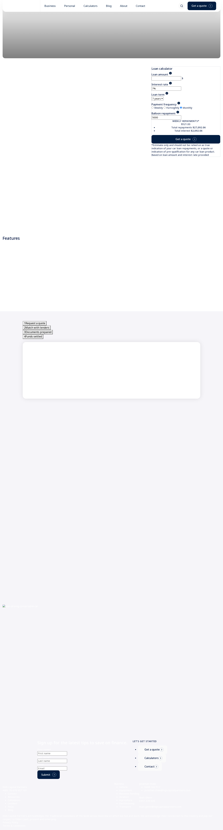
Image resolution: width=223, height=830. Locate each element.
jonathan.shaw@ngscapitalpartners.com (167, 790)
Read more (9, 656)
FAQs (11, 806)
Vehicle (123, 787)
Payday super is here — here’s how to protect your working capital (152, 648)
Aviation (124, 796)
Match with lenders (36, 327)
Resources (14, 796)
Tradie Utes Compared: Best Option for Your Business (145, 720)
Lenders (12, 803)
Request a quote (34, 323)
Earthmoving (126, 803)
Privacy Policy (10, 822)
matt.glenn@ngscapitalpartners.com (160, 806)
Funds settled (33, 336)
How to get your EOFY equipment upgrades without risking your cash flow (156, 664)
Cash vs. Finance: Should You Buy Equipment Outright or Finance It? (152, 703)
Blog (10, 810)
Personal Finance (12, 625)
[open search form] (181, 5)
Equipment (125, 790)
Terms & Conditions (14, 825)
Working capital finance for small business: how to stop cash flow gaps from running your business (165, 685)
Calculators (14, 800)
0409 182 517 (152, 787)
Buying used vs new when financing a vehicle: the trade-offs (37, 631)
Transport (125, 806)
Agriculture (125, 800)
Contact (12, 793)
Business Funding (129, 793)
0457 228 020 (147, 800)
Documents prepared (37, 332)
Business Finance (123, 625)
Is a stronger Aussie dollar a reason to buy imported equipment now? (154, 631)
